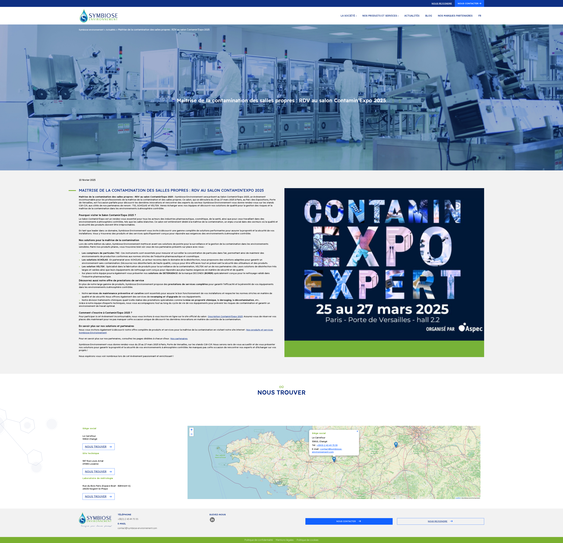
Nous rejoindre (442, 3)
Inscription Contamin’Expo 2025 (225, 316)
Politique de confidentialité (258, 539)
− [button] (192, 434)
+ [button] (192, 429)
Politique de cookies (307, 539)
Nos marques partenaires (455, 15)
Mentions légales (285, 539)
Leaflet (458, 498)
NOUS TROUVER (95, 446)
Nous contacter (468, 3)
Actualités (411, 15)
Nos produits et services (380, 15)
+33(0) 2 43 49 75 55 (327, 445)
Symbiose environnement (91, 29)
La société (349, 15)
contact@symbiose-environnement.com (327, 450)
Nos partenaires (179, 338)
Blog (428, 15)
